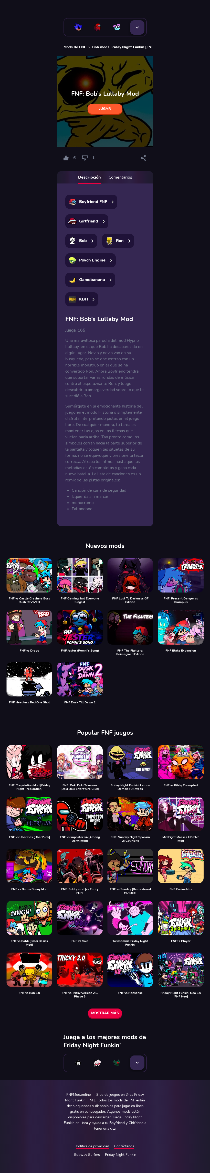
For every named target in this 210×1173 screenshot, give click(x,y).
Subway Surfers (87, 1154)
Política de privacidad (92, 1146)
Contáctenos (124, 1146)
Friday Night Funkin (120, 1154)
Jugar (105, 108)
